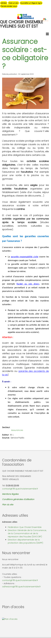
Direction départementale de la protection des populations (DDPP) (25, 541)
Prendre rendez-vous (9, 6)
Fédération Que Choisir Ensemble (25, 527)
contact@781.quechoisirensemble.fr (20, 488)
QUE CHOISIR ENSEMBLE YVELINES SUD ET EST (21, 24)
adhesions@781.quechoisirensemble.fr (21, 586)
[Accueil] (25, 16)
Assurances (17, 430)
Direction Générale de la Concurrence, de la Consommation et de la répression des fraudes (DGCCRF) (27, 533)
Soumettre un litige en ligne (31, 3)
